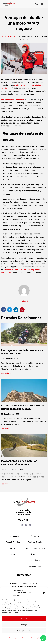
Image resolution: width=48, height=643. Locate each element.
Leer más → (6, 373)
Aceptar (24, 618)
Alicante (11, 36)
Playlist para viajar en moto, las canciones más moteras (19, 462)
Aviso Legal (38, 638)
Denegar (24, 625)
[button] (45, 593)
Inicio (3, 36)
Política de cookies (12, 638)
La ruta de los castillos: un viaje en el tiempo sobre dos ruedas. (22, 407)
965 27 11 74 (24, 519)
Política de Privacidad (26, 638)
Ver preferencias (24, 631)
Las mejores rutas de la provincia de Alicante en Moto (22, 352)
